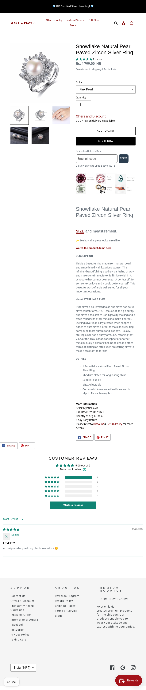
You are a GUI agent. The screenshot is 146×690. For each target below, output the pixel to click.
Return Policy (114, 424)
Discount (98, 424)
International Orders (24, 619)
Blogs (59, 615)
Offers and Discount (91, 116)
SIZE (80, 231)
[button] (84, 59)
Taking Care (18, 639)
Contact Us (17, 595)
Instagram (17, 629)
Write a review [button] (73, 505)
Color (79, 82)
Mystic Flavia (23, 22)
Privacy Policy (19, 634)
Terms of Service (66, 610)
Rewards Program (67, 595)
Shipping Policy (65, 605)
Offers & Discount (22, 600)
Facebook (17, 624)
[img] (11, 529)
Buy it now (105, 141)
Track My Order (20, 614)
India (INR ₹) (22, 667)
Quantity (81, 97)
